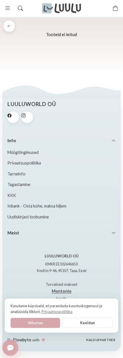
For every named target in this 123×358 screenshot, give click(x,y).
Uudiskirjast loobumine (28, 216)
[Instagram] (27, 117)
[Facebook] (13, 117)
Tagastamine (18, 184)
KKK (11, 195)
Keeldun (87, 322)
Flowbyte (22, 339)
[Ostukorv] (115, 8)
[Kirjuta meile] (10, 348)
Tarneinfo (16, 173)
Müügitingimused (23, 152)
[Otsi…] (20, 8)
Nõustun (35, 322)
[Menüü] (7, 8)
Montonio (62, 291)
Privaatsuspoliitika (24, 163)
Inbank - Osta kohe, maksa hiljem (36, 206)
